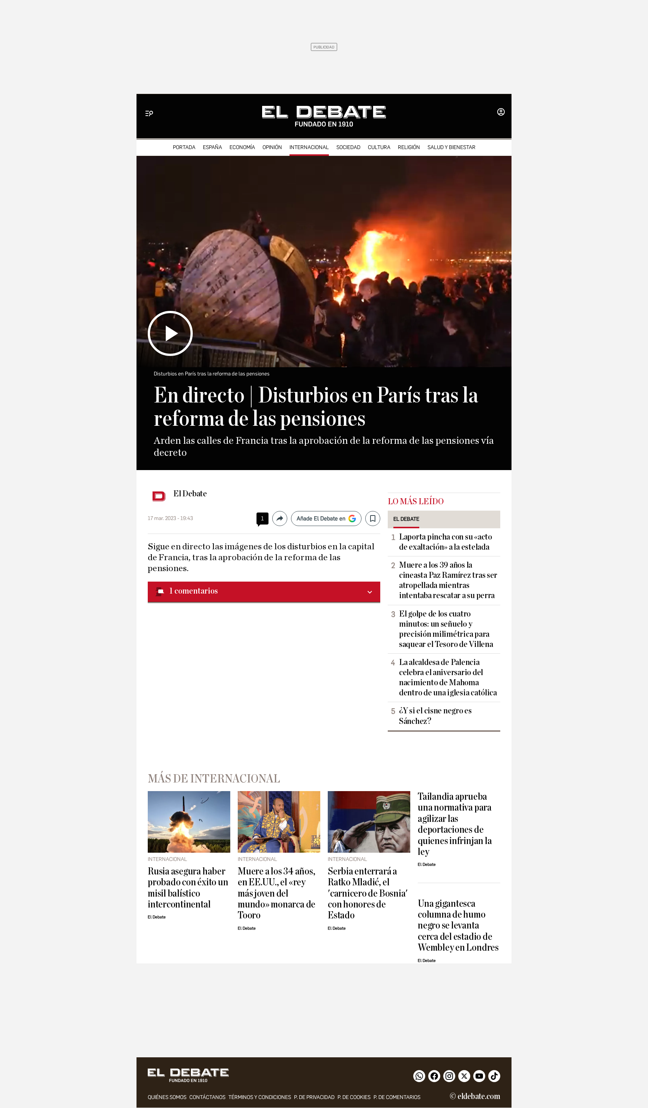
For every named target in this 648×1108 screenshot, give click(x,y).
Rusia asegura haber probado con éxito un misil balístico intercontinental (188, 887)
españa (212, 147)
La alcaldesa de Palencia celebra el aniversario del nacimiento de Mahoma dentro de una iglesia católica (448, 677)
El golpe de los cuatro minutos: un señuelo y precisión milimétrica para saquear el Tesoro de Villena (446, 629)
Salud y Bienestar (452, 147)
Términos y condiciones (259, 1097)
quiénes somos (167, 1097)
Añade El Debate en (321, 518)
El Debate (190, 493)
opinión (272, 147)
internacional (309, 147)
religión (409, 147)
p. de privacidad (314, 1097)
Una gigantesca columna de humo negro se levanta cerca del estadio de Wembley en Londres (458, 925)
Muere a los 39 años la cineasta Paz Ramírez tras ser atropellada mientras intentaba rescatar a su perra (448, 580)
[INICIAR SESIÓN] (501, 112)
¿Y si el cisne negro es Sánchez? (435, 715)
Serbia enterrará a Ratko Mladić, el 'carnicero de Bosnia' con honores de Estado (368, 893)
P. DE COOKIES (354, 1097)
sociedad (348, 147)
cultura (379, 147)
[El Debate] (324, 116)
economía (242, 147)
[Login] (501, 112)
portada (184, 147)
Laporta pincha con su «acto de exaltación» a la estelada (445, 542)
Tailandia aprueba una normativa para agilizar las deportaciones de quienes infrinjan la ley (455, 824)
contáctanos (207, 1097)
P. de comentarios (397, 1097)
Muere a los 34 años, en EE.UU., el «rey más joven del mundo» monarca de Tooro (276, 893)
